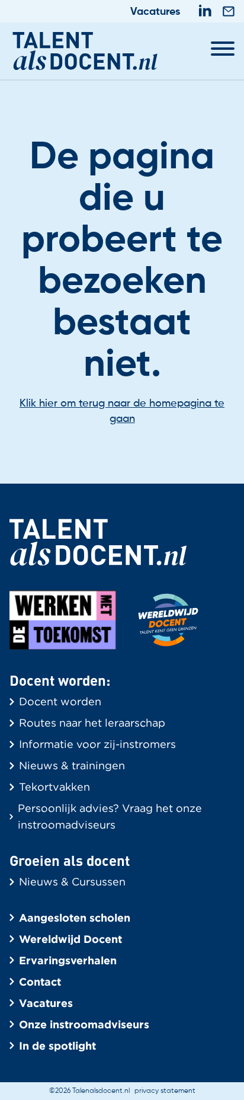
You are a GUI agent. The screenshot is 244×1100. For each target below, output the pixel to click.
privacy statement (164, 1091)
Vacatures (155, 12)
